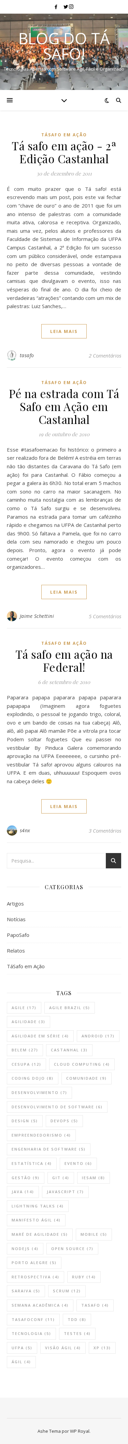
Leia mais (64, 331)
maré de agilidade (40, 1234)
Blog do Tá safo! (64, 46)
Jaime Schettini (37, 616)
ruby (84, 1276)
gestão (26, 1177)
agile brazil (69, 1007)
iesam (93, 1177)
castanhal (69, 1049)
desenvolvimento (39, 1092)
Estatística (32, 1163)
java (23, 1191)
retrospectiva (35, 1276)
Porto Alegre (34, 1262)
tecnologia (31, 1333)
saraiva (26, 1290)
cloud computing (82, 1064)
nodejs (25, 1248)
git (60, 1177)
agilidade (28, 1021)
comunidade (86, 1078)
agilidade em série (40, 1035)
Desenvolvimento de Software (57, 1106)
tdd (77, 1319)
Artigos (15, 903)
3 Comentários (105, 830)
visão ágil (63, 1347)
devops (64, 1120)
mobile (94, 1234)
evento (78, 1163)
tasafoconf (33, 1319)
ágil (21, 1361)
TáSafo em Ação (64, 135)
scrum (67, 1290)
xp (102, 1347)
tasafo (27, 355)
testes (77, 1333)
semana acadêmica (40, 1305)
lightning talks (38, 1206)
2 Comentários (105, 355)
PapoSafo (18, 934)
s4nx (25, 830)
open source (72, 1248)
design (25, 1120)
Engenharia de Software (49, 1149)
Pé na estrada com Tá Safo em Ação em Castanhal (64, 406)
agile (24, 1007)
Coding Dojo (33, 1078)
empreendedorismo (41, 1135)
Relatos (16, 950)
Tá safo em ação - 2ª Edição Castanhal (64, 152)
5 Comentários (105, 616)
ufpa (22, 1347)
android (98, 1035)
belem (25, 1049)
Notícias (16, 919)
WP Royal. (80, 1431)
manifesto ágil (36, 1219)
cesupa (26, 1064)
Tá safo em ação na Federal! (64, 660)
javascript (65, 1191)
